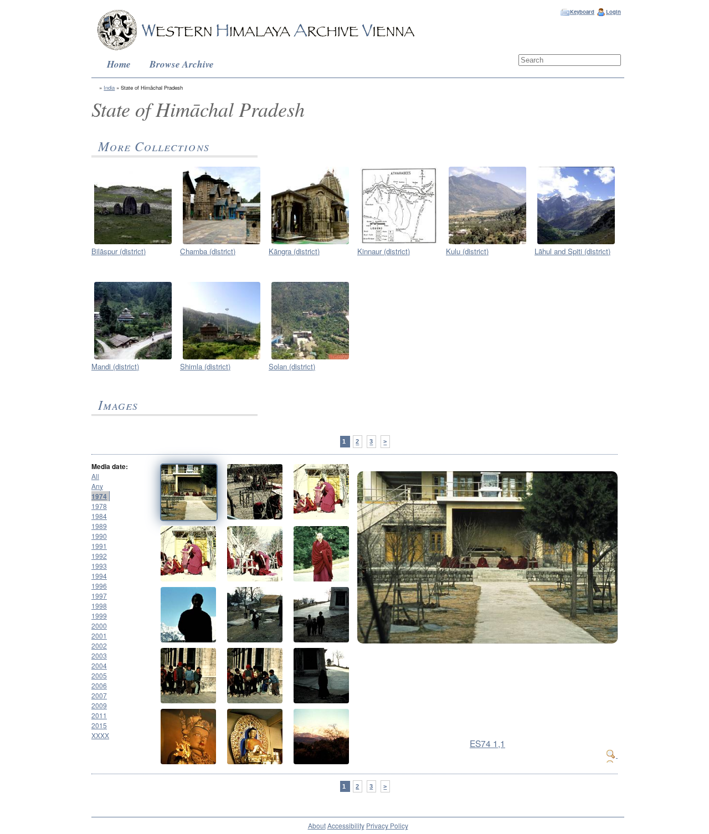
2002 (99, 645)
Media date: (109, 466)
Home (119, 64)
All (95, 476)
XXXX (100, 735)
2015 (99, 725)
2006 (99, 685)
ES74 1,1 (487, 743)
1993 (99, 565)
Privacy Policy (387, 825)
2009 (99, 705)
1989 (99, 526)
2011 (99, 715)
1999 (99, 615)
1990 (99, 535)
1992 (99, 555)
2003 (99, 655)
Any (97, 486)
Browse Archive (182, 64)
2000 (99, 625)
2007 (99, 695)
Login (613, 12)
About (317, 825)
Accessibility (345, 825)
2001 (99, 635)
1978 (99, 506)
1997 (99, 595)
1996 (99, 585)
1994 (99, 575)
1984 (99, 516)
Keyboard (582, 12)
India (109, 87)
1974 (99, 496)
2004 (99, 665)
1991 (99, 545)
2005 (99, 675)
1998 (99, 605)
